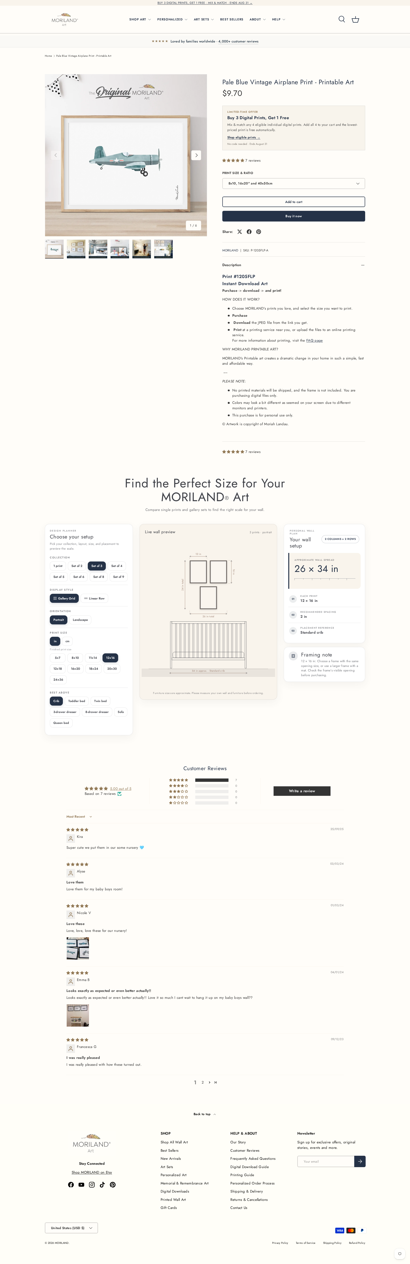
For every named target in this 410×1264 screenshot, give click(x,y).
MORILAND (230, 250)
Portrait (58, 620)
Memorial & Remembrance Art (185, 1183)
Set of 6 (78, 577)
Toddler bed (76, 701)
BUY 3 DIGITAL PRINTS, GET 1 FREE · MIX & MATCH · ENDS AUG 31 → (205, 3)
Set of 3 (96, 566)
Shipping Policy (332, 1243)
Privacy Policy (280, 1243)
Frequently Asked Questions (252, 1158)
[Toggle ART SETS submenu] (212, 19)
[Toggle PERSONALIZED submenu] (186, 19)
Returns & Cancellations (249, 1199)
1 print (57, 566)
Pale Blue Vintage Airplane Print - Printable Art (83, 56)
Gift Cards (169, 1207)
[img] (77, 829)
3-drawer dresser (64, 712)
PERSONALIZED (170, 19)
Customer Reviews (244, 1150)
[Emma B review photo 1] (77, 1015)
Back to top (203, 1114)
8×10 (75, 658)
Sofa (121, 712)
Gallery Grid (66, 598)
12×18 (57, 668)
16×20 (75, 668)
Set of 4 (116, 566)
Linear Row (97, 598)
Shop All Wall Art (174, 1142)
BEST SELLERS (231, 19)
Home (48, 56)
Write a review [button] (302, 791)
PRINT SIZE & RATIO (237, 173)
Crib (56, 701)
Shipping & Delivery (246, 1191)
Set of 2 (76, 566)
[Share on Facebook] (249, 231)
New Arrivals (171, 1158)
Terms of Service (306, 1243)
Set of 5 (58, 577)
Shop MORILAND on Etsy (92, 1172)
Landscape (80, 620)
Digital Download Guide (249, 1167)
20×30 (112, 668)
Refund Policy (357, 1243)
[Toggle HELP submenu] (284, 19)
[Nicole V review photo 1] (77, 948)
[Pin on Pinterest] (258, 231)
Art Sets (167, 1167)
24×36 (58, 679)
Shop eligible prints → (244, 137)
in (55, 641)
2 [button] (203, 1082)
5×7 (58, 658)
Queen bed (61, 723)
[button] (355, 19)
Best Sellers (170, 1150)
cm (67, 641)
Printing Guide (242, 1175)
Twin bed (100, 701)
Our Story (238, 1142)
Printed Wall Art (173, 1199)
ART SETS (201, 19)
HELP (276, 19)
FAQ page (314, 340)
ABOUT (255, 19)
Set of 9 (118, 577)
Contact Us (238, 1207)
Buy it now (293, 216)
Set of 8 (98, 577)
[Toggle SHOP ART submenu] (149, 19)
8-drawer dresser (97, 712)
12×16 (110, 658)
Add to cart (293, 201)
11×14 (93, 658)
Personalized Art (174, 1175)
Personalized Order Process (252, 1183)
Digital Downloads (175, 1191)
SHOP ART (137, 19)
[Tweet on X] (239, 231)
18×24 (93, 668)
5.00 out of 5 (120, 788)
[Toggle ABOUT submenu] (264, 19)
